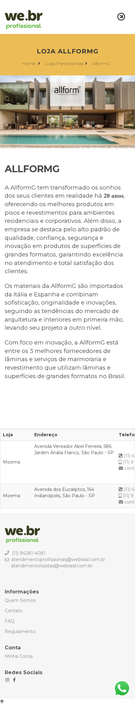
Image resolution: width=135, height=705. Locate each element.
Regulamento (20, 631)
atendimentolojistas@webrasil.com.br (52, 566)
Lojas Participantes (64, 63)
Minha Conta (19, 656)
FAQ (9, 621)
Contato (14, 611)
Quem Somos (20, 600)
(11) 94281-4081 (29, 553)
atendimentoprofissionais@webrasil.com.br (58, 559)
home (29, 63)
